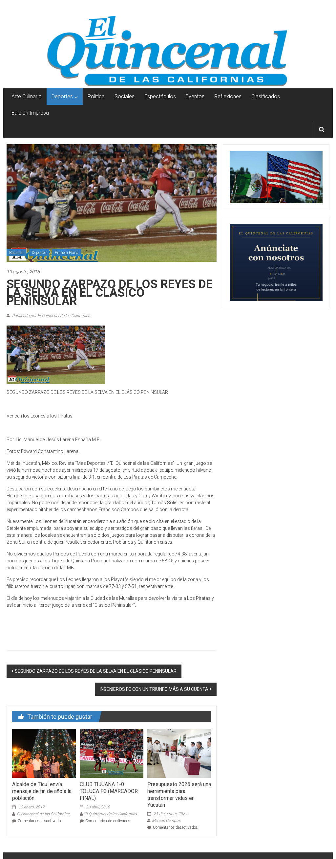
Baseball (16, 252)
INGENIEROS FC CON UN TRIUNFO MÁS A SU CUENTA (154, 689)
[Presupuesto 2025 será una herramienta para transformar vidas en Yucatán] (179, 753)
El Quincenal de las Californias (43, 814)
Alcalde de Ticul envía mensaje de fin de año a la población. (42, 791)
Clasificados (265, 96)
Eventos (195, 96)
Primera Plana (66, 252)
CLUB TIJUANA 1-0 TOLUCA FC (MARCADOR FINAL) (109, 791)
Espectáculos (160, 96)
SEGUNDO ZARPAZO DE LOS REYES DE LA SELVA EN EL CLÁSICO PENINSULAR (96, 671)
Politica (96, 96)
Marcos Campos (166, 820)
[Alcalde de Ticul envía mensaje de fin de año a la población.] (44, 753)
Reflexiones (228, 96)
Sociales (125, 96)
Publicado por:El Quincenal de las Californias (50, 315)
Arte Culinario (26, 96)
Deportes (62, 96)
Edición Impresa (30, 113)
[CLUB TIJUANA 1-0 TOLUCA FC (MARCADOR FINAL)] (111, 753)
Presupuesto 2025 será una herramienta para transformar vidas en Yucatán (179, 794)
